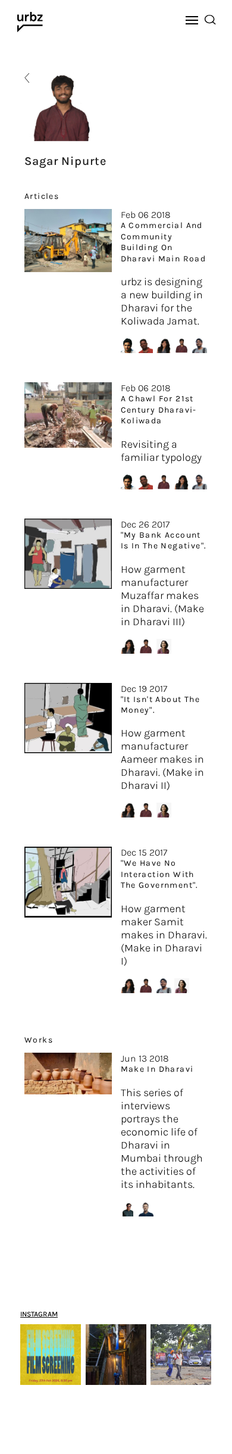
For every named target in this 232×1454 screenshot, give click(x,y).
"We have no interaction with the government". (160, 874)
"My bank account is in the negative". (164, 540)
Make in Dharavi (157, 1069)
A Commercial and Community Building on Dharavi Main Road (163, 241)
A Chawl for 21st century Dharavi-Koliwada (159, 410)
